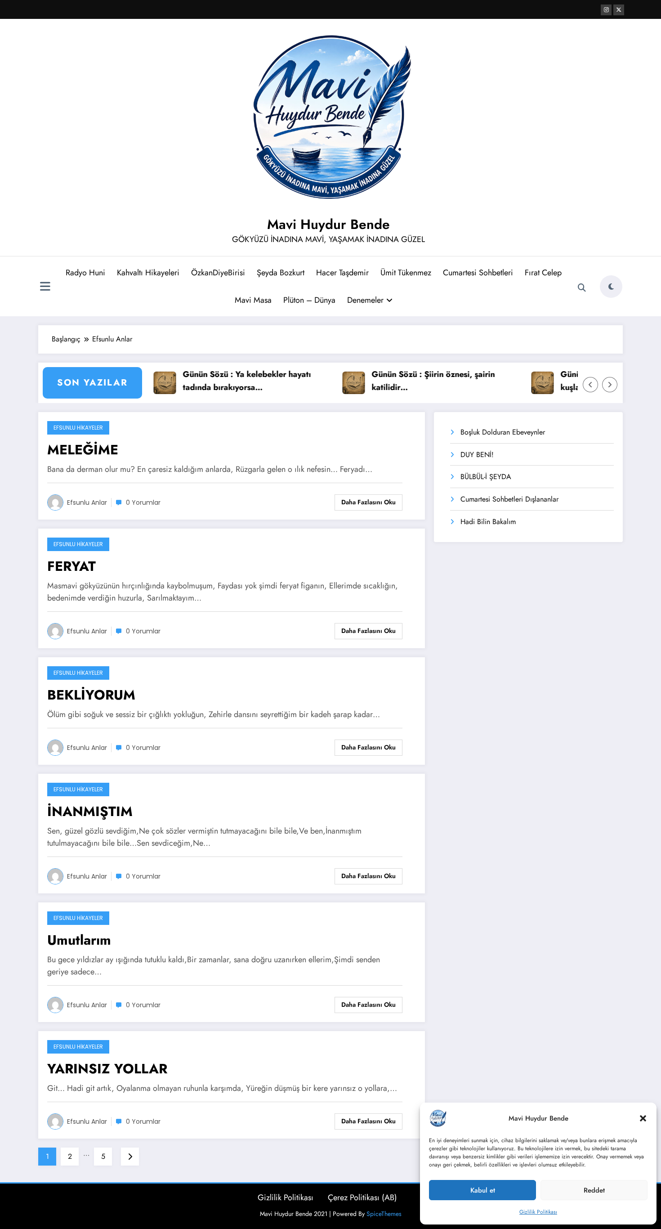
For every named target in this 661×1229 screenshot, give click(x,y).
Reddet (594, 1190)
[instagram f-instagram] (606, 9)
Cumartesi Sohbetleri (478, 272)
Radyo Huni (85, 272)
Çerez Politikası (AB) (362, 1197)
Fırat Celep (543, 272)
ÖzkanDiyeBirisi (218, 272)
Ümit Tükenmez (405, 272)
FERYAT (71, 566)
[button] (643, 1118)
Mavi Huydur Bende (328, 224)
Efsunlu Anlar (87, 502)
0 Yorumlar (143, 502)
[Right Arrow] (610, 384)
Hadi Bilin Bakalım (488, 521)
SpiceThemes (384, 1213)
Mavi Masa (253, 300)
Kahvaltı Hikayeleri (148, 272)
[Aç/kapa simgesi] (45, 287)
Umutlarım (79, 940)
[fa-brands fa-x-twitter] (618, 9)
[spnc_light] (611, 286)
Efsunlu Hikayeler (78, 427)
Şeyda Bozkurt (280, 272)
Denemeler (365, 300)
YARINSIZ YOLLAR (107, 1068)
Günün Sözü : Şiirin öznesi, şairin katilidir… (415, 380)
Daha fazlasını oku (368, 502)
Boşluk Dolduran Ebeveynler (502, 432)
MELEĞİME (82, 449)
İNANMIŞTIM (90, 811)
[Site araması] (582, 288)
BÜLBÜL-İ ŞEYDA (485, 476)
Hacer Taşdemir (342, 272)
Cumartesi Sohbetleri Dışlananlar (509, 499)
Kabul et (482, 1190)
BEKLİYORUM (91, 695)
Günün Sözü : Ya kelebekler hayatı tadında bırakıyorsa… (229, 380)
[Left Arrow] (590, 384)
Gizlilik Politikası (538, 1212)
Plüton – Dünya (309, 300)
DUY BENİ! (477, 454)
